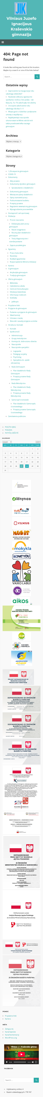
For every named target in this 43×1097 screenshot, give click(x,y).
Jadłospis (15, 301)
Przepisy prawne (16, 203)
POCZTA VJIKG (10, 427)
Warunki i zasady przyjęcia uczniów (23, 321)
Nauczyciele (16, 344)
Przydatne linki (14, 305)
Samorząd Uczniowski (20, 400)
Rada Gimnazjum (18, 367)
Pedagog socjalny (20, 354)
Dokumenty (12, 177)
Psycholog (17, 357)
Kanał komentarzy (12, 1035)
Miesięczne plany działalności (21, 194)
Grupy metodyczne (19, 338)
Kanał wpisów (10, 1032)
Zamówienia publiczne (17, 416)
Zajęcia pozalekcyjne (18, 245)
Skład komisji (15, 315)
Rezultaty (13, 256)
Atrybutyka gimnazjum (19, 272)
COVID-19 (12, 174)
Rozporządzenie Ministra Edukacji (23, 262)
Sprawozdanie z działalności (22, 188)
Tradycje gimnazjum (18, 275)
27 (21, 466)
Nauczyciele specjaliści (20, 347)
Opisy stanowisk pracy (18, 197)
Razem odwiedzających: (16, 1092)
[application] (21, 1054)
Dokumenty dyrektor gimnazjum (22, 184)
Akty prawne (15, 181)
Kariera (11, 265)
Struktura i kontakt (15, 325)
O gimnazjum (13, 268)
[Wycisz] (33, 1062)
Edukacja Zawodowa (18, 292)
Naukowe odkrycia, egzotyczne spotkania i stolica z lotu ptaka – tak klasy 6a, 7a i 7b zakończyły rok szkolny (21, 100)
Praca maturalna (16, 253)
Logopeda (17, 351)
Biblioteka (14, 283)
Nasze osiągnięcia (18, 230)
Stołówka (13, 298)
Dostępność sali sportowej (18, 213)
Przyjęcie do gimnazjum (17, 308)
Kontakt (13, 329)
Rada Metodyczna (18, 383)
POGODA (8, 430)
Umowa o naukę (16, 318)
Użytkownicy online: (14, 1089)
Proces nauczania (17, 220)
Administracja (17, 335)
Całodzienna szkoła (17, 286)
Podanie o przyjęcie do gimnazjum (23, 312)
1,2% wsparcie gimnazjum (18, 171)
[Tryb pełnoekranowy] (36, 1062)
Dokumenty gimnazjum (19, 191)
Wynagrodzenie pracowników (21, 209)
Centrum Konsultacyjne (19, 289)
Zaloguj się (9, 1029)
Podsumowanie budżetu (19, 200)
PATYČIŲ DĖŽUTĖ (11, 433)
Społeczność (15, 332)
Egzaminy (12, 249)
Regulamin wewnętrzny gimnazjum (23, 206)
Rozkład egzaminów (17, 259)
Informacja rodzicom (18, 295)
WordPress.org (11, 1038)
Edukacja (11, 216)
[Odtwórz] (7, 1062)
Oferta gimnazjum (15, 279)
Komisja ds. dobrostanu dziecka (24, 341)
